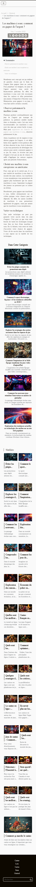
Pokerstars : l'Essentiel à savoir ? (11, 770)
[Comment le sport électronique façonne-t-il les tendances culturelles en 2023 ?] (18, 287)
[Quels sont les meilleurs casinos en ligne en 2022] (10, 790)
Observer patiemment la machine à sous (16, 64)
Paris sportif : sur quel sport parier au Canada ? (26, 771)
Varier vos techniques (11, 74)
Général (12, 13)
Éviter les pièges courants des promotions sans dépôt (18, 268)
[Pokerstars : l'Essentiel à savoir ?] (10, 760)
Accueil (3, 13)
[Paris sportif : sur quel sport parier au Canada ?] (25, 760)
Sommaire (10, 60)
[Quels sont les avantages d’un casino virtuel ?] (25, 790)
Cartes (17, 867)
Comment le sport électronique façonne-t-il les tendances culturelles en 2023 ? (18, 299)
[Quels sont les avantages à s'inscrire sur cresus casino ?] (26, 728)
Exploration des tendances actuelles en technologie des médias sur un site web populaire (18, 428)
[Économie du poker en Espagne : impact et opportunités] (25, 577)
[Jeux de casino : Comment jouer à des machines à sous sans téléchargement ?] (11, 729)
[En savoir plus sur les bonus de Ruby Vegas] (25, 698)
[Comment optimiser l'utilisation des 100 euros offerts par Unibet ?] (25, 638)
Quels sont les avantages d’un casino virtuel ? (25, 802)
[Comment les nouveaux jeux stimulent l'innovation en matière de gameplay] (18, 383)
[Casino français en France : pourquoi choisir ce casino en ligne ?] (25, 608)
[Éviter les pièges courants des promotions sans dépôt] (18, 257)
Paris (17, 870)
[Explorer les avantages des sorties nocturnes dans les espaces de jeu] (18, 320)
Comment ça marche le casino (18, 835)
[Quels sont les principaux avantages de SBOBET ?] (10, 638)
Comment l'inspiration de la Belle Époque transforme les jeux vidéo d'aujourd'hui (18, 362)
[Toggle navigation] (3, 3)
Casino (17, 860)
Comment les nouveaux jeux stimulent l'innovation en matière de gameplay (18, 395)
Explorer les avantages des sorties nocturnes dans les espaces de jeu (18, 331)
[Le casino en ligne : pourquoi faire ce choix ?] (10, 698)
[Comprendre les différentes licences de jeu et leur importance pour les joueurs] (10, 547)
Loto (17, 864)
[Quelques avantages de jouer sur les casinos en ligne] (10, 668)
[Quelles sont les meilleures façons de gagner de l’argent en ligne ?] (10, 608)
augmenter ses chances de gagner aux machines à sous (18, 130)
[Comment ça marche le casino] (18, 824)
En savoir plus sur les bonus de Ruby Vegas (25, 710)
